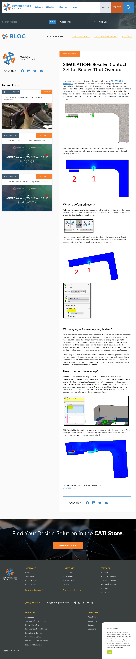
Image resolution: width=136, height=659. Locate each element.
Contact (117, 7)
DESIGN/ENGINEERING (105, 36)
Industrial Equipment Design (36, 641)
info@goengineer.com (57, 602)
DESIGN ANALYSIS (81, 36)
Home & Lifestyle (32, 625)
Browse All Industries (33, 645)
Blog (18, 36)
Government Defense (33, 637)
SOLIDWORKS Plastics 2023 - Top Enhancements (24, 140)
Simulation (29, 576)
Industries (31, 613)
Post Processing (69, 580)
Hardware (68, 568)
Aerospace (29, 617)
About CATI (92, 617)
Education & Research (34, 633)
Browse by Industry (33, 590)
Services (74, 7)
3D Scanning (62, 7)
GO (51, 22)
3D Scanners (68, 576)
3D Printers (67, 572)
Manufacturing (31, 580)
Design (28, 572)
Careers (91, 625)
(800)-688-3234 (33, 602)
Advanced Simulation (109, 576)
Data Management (108, 580)
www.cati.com (69, 488)
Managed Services (108, 584)
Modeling (47, 92)
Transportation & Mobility (35, 621)
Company (93, 613)
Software (39, 7)
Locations (92, 629)
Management (30, 584)
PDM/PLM (127, 36)
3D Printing (50, 7)
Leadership (92, 621)
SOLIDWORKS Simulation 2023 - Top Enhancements (26, 181)
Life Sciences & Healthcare (36, 629)
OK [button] (110, 652)
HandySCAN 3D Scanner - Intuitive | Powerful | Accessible (23, 98)
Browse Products (68, 545)
